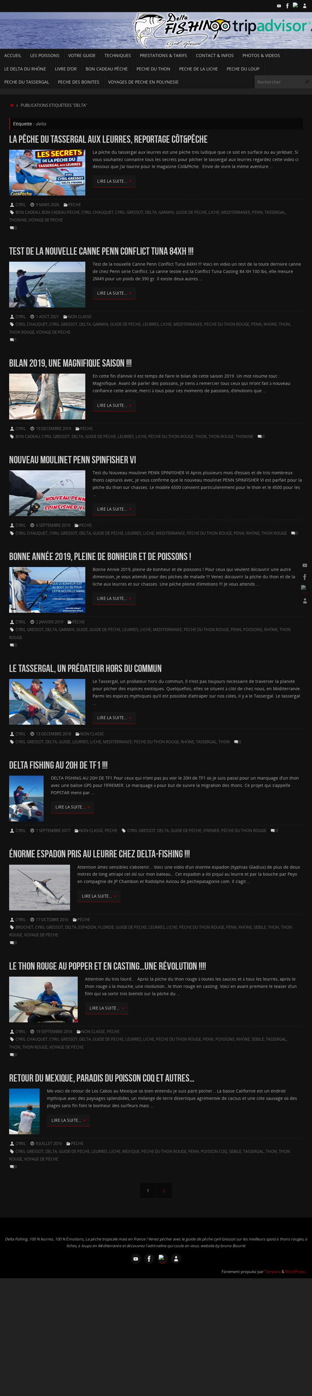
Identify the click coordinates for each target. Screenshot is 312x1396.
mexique (131, 1151)
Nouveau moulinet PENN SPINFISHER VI (72, 459)
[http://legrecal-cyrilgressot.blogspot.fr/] (304, 6)
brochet (24, 927)
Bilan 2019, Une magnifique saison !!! (70, 363)
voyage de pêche (46, 220)
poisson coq (214, 1151)
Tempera (272, 1271)
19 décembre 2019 (53, 428)
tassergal (274, 212)
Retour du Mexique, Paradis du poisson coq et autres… (101, 1078)
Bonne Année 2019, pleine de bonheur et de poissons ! (100, 556)
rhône (270, 324)
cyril (21, 204)
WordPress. (295, 1271)
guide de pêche (191, 212)
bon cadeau (28, 212)
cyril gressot (129, 212)
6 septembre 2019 (53, 525)
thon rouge (21, 332)
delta (151, 212)
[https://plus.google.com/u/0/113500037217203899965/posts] (296, 6)
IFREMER (211, 830)
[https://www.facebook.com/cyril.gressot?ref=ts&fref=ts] (287, 6)
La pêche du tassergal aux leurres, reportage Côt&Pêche (108, 139)
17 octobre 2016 (52, 919)
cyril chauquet (97, 212)
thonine (18, 220)
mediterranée (235, 212)
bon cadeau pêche (61, 212)
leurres (151, 324)
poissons (252, 629)
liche (213, 212)
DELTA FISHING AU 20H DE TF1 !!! (58, 765)
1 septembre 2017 (53, 830)
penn (257, 212)
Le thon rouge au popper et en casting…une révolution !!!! (107, 966)
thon (284, 324)
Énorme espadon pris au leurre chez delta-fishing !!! (99, 853)
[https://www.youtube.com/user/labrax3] (279, 6)
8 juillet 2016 (49, 1143)
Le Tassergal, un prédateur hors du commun (85, 668)
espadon (87, 927)
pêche (74, 204)
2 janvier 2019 (49, 622)
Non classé (80, 316)
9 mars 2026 (47, 204)
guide (82, 629)
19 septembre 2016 (54, 1031)
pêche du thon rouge (226, 324)
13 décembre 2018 (53, 734)
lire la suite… (112, 181)
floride (106, 927)
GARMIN (166, 212)
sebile (260, 927)
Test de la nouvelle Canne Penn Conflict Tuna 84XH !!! (101, 251)
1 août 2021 (47, 316)
